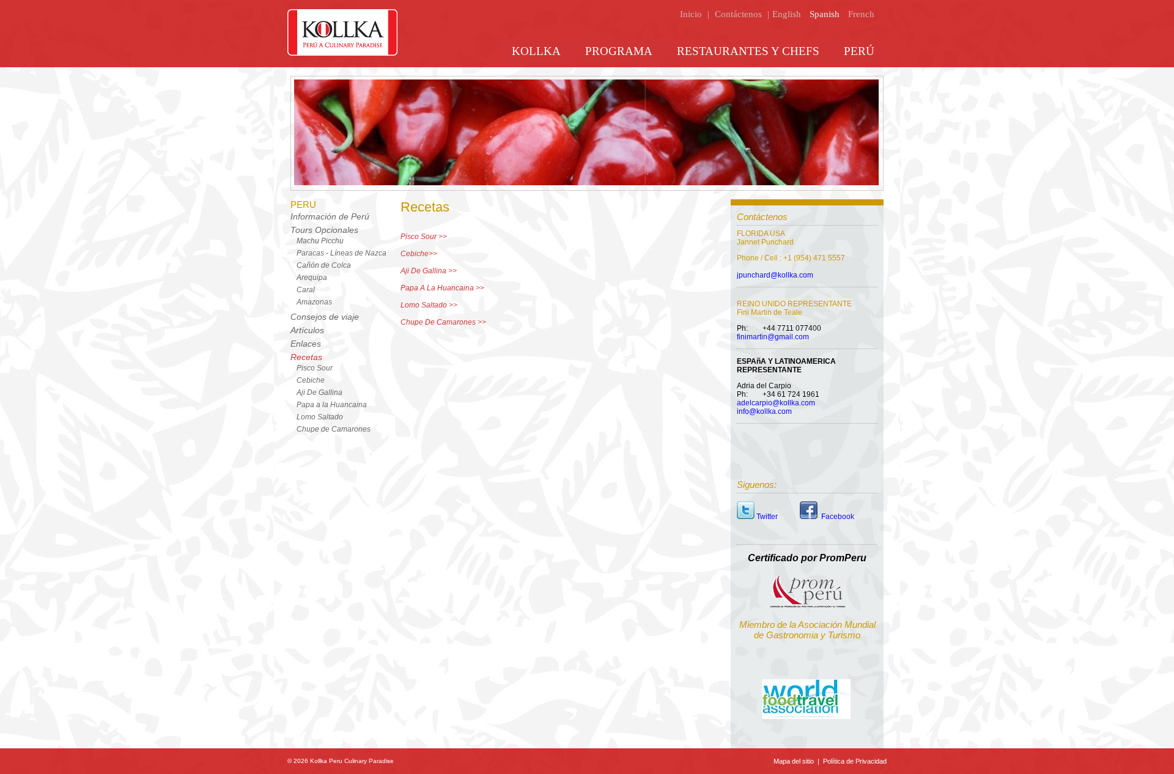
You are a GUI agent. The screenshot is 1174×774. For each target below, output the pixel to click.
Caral (306, 290)
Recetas (306, 357)
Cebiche (311, 380)
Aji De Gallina (319, 392)
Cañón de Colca (324, 265)
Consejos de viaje (324, 317)
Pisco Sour (315, 368)
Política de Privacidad (854, 761)
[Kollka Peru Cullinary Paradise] (342, 53)
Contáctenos (738, 14)
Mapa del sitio (794, 761)
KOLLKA (536, 51)
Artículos (307, 330)
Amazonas (314, 302)
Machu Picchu (320, 241)
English (786, 14)
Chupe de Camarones (334, 429)
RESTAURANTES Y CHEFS (748, 51)
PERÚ (859, 51)
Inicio (691, 14)
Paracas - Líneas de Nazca (341, 253)
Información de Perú (329, 216)
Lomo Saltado (320, 417)
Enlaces (305, 343)
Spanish (825, 14)
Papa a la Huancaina (332, 404)
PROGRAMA (618, 51)
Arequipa (312, 277)
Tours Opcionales (324, 230)
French (861, 14)
